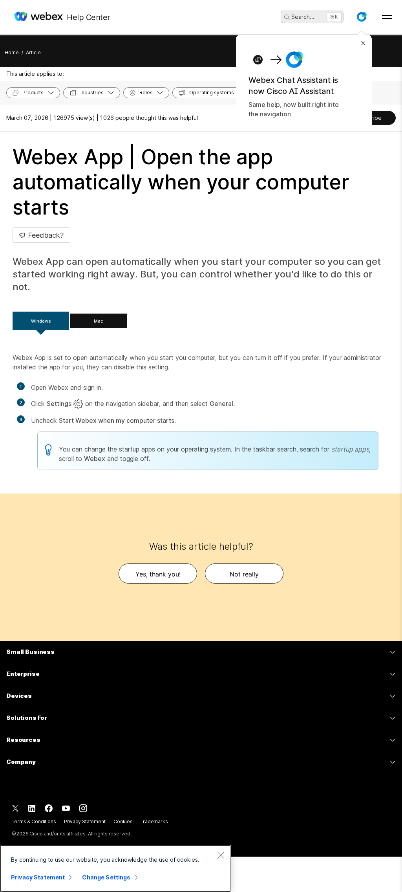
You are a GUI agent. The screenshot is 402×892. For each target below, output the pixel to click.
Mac (98, 321)
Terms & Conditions (34, 821)
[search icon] (287, 17)
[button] (361, 17)
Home (12, 52)
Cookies (123, 821)
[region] (115, 868)
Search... (302, 16)
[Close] (221, 855)
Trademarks (154, 821)
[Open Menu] (387, 17)
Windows (41, 321)
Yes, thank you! (158, 574)
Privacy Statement (85, 821)
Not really (244, 574)
